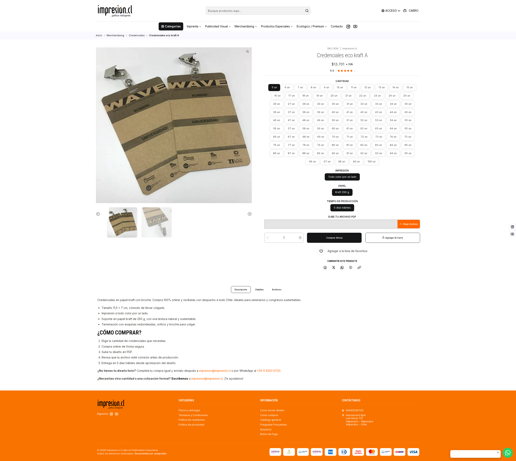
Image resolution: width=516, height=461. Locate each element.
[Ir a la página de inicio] (115, 10)
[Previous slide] (102, 213)
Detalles (259, 289)
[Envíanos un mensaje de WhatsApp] (508, 453)
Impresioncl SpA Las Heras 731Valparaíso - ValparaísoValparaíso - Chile (359, 420)
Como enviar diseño (272, 410)
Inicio (99, 35)
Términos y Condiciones (193, 415)
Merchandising (115, 35)
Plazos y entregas (189, 410)
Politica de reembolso (192, 419)
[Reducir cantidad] (267, 238)
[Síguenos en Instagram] (348, 26)
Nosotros (266, 429)
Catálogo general (270, 419)
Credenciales (137, 35)
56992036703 (354, 410)
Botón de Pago (269, 434)
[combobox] (258, 11)
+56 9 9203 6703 (268, 370)
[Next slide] (245, 213)
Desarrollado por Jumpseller (150, 453)
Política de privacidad (191, 424)
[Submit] (307, 11)
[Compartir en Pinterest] (351, 268)
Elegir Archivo (410, 224)
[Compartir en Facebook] (325, 268)
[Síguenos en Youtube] (355, 26)
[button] (171, 26)
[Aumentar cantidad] (300, 238)
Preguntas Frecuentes (273, 424)
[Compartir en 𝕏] (334, 268)
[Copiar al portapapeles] (359, 268)
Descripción (241, 289)
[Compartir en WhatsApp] (342, 268)
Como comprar (269, 415)
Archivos (276, 289)
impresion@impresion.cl (215, 370)
